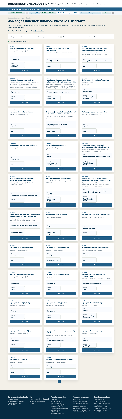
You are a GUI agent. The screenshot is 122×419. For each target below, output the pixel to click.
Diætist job (54, 399)
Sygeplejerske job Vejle (57, 413)
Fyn (23, 18)
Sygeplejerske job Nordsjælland (60, 408)
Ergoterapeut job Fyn (57, 406)
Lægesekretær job (99, 399)
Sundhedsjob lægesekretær (80, 403)
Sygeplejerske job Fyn (100, 410)
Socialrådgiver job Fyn (100, 406)
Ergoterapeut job (55, 410)
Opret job (40, 9)
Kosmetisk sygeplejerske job (59, 405)
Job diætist (76, 405)
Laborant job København (101, 401)
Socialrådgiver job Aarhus (80, 411)
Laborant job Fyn (56, 411)
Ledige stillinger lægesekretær (102, 408)
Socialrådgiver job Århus (79, 406)
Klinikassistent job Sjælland (80, 408)
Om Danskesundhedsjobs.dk (25, 9)
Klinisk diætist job (77, 399)
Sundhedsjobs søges (14, 18)
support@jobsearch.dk (14, 403)
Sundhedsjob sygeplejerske (102, 403)
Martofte (28, 18)
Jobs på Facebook (59, 9)
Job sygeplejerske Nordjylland (81, 410)
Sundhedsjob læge (56, 401)
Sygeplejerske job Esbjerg (80, 401)
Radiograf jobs (98, 411)
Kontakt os (48, 9)
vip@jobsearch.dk (38, 31)
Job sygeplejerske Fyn (100, 405)
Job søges (11, 9)
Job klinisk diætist (56, 403)
